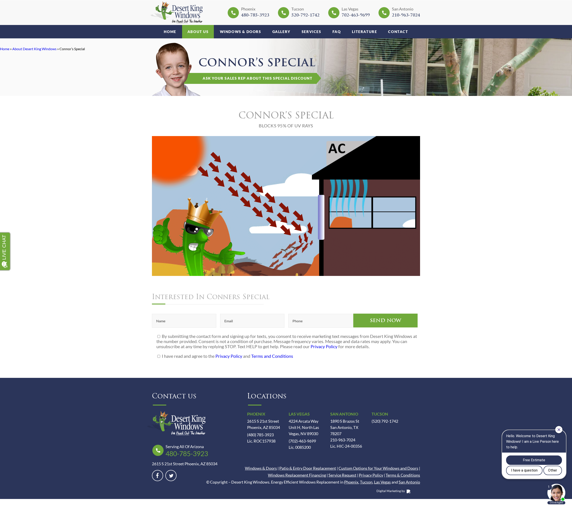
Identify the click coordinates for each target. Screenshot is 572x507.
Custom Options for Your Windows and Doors (378, 468)
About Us (198, 31)
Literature (364, 31)
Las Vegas (382, 482)
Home (170, 31)
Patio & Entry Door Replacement (307, 468)
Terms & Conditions (403, 475)
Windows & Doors (240, 31)
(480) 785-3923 (260, 434)
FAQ (336, 31)
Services (311, 31)
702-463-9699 (356, 16)
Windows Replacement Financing (297, 475)
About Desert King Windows (34, 49)
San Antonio (409, 482)
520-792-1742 (305, 16)
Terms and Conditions (272, 356)
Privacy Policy (324, 346)
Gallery (281, 31)
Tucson (366, 482)
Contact (398, 31)
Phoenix (351, 482)
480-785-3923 (255, 16)
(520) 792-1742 (385, 421)
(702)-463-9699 (302, 441)
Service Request (342, 475)
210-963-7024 (406, 16)
